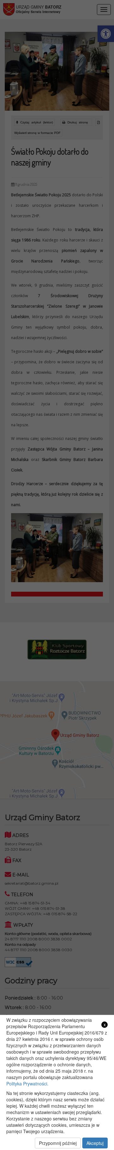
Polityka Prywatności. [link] (27, 1083)
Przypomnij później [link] (58, 1143)
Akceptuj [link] (95, 1143)
